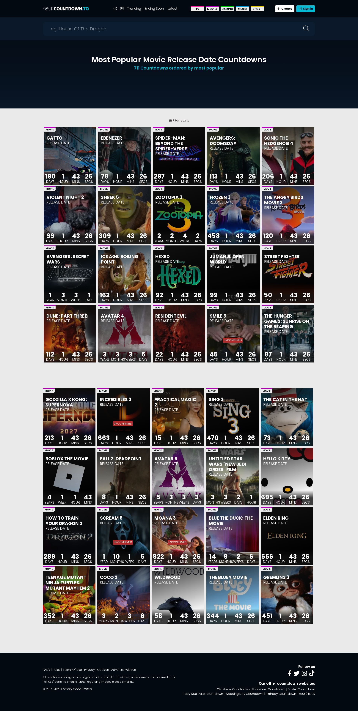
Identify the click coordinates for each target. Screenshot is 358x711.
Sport (257, 9)
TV (197, 9)
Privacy (89, 670)
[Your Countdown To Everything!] (66, 8)
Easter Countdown (301, 689)
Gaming (227, 9)
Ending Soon (154, 8)
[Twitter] (296, 674)
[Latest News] (121, 8)
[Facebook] (289, 674)
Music (242, 9)
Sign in (307, 9)
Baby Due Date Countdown (203, 694)
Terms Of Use (72, 670)
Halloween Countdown (268, 689)
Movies (212, 9)
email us (127, 682)
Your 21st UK (307, 694)
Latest (172, 8)
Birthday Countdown (281, 694)
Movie (50, 129)
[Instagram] (304, 674)
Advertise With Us (123, 670)
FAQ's (47, 670)
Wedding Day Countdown (244, 694)
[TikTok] (311, 674)
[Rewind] (115, 8)
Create (286, 9)
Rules (56, 670)
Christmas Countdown (233, 689)
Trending (134, 8)
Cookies (103, 670)
